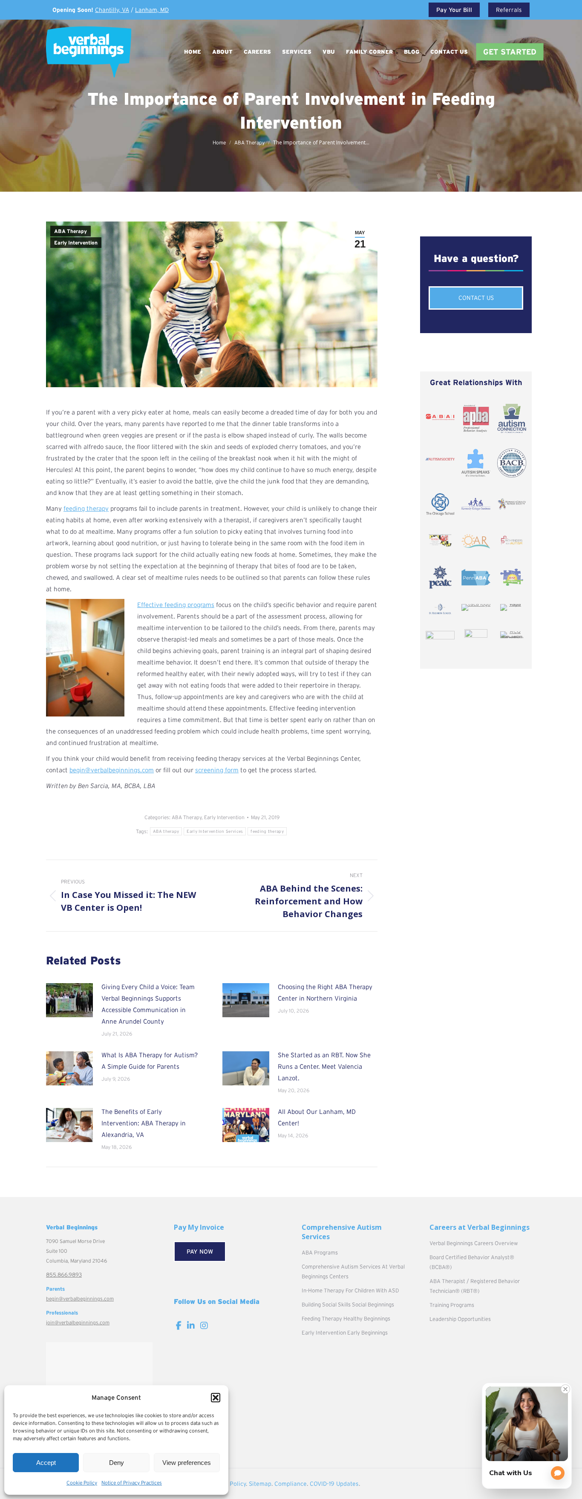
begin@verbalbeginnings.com (80, 1298)
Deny (116, 1462)
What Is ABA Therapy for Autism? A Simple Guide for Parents (149, 1060)
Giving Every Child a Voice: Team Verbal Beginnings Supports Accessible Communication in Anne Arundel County (148, 1004)
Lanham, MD (152, 9)
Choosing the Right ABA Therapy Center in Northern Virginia (325, 992)
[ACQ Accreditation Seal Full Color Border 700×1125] (511, 634)
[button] (215, 1397)
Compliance (290, 1483)
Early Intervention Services (215, 831)
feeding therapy (86, 508)
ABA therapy (166, 831)
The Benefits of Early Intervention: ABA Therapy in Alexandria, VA (143, 1123)
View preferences (186, 1462)
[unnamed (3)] (440, 636)
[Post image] (69, 1000)
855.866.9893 (64, 1275)
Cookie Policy (81, 1482)
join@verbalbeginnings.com (77, 1322)
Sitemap (260, 1483)
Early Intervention (76, 242)
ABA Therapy (70, 231)
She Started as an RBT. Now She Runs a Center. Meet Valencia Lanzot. (324, 1066)
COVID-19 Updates (334, 1483)
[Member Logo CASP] (475, 636)
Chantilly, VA (112, 9)
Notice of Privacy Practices (131, 1482)
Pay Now (200, 1251)
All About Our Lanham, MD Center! (317, 1117)
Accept (46, 1462)
